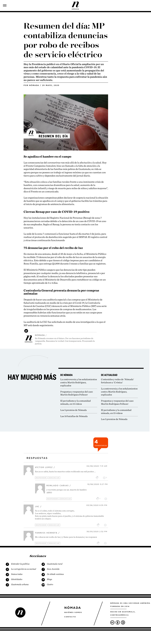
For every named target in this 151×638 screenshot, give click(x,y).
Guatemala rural (54, 564)
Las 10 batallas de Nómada (74, 416)
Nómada (34, 85)
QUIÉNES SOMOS (73, 612)
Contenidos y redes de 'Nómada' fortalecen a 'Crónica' (117, 381)
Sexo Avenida (53, 569)
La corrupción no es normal (23, 569)
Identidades (16, 579)
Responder (41, 478)
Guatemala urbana (20, 584)
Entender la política (20, 564)
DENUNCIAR (54, 478)
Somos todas (16, 574)
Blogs (49, 579)
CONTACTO (70, 617)
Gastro (50, 584)
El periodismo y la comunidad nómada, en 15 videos (75, 402)
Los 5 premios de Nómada (73, 410)
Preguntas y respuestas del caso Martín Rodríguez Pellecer (76, 393)
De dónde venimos (55, 574)
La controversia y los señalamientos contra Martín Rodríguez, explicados (78, 382)
